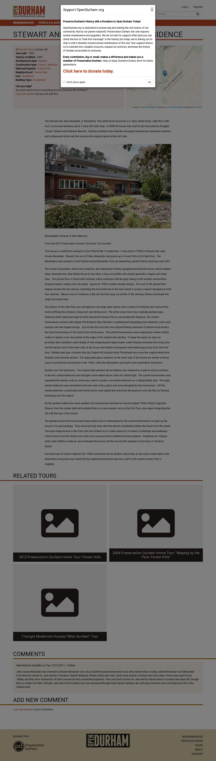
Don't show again (75, 82)
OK (149, 82)
